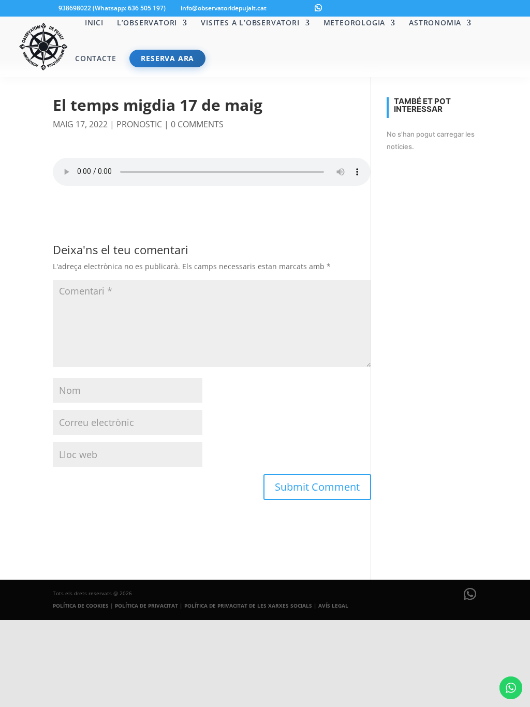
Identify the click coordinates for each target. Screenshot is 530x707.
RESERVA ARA (167, 58)
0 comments (197, 124)
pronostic (139, 124)
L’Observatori (147, 23)
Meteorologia (354, 23)
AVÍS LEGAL (333, 605)
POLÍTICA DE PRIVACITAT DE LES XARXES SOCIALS (248, 605)
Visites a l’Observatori (250, 23)
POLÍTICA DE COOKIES (81, 605)
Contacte (95, 59)
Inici (94, 23)
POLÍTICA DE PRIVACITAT (146, 605)
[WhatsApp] (318, 7)
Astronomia (435, 23)
